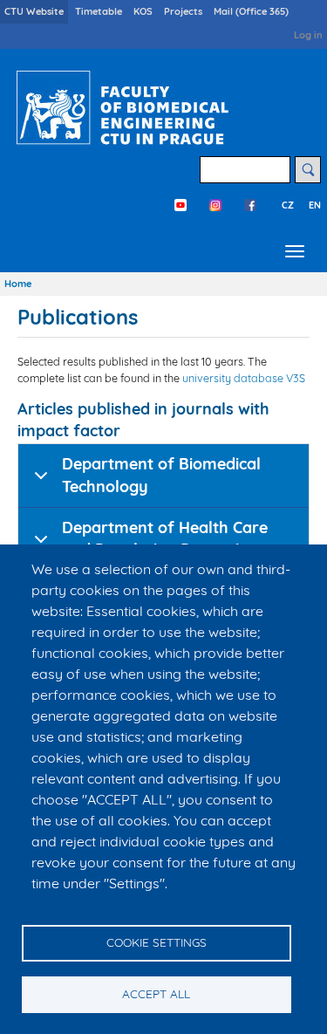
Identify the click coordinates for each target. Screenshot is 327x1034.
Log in (308, 35)
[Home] (118, 107)
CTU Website (34, 11)
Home (17, 283)
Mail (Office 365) (251, 11)
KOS (143, 11)
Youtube (180, 205)
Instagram (215, 205)
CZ (288, 205)
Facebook (250, 205)
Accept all (156, 993)
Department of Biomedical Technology (161, 475)
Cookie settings (156, 942)
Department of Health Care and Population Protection (165, 538)
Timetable (98, 11)
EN (315, 205)
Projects (183, 11)
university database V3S (243, 378)
